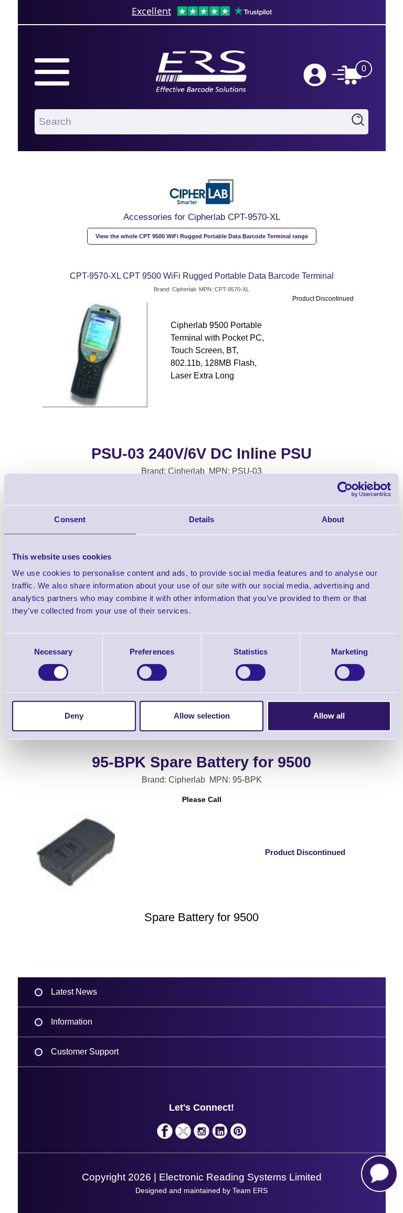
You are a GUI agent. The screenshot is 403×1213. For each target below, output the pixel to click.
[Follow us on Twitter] (183, 1133)
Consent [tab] (70, 519)
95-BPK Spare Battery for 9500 (201, 762)
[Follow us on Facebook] (165, 1133)
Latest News (74, 991)
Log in (315, 75)
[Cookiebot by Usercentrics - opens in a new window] (345, 489)
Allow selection (202, 715)
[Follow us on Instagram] (202, 1133)
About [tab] (333, 519)
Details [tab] (202, 519)
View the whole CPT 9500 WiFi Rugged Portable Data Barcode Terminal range (202, 236)
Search (357, 121)
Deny (74, 715)
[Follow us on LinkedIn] (220, 1133)
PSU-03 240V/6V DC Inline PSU (201, 453)
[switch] (152, 672)
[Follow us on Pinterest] (238, 1133)
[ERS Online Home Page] (201, 66)
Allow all (329, 715)
